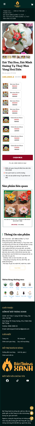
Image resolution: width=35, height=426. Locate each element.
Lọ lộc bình (29, 287)
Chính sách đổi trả (7, 355)
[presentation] (4, 210)
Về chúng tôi (21, 338)
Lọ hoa (5, 296)
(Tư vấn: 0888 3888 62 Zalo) (17, 163)
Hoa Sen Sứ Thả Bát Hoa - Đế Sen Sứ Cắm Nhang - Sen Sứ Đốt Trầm (17, 220)
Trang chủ (6, 11)
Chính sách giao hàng (8, 341)
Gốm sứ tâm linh (19, 11)
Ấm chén (5, 287)
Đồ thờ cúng (17, 288)
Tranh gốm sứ (11, 297)
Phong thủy (7, 13)
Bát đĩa (11, 287)
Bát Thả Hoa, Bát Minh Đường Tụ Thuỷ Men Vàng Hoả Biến (16, 17)
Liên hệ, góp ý (22, 352)
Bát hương (23, 287)
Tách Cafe (23, 296)
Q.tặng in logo (29, 297)
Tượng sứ (17, 296)
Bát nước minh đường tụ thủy (13, 14)
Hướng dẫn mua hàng (8, 352)
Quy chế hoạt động (23, 341)
